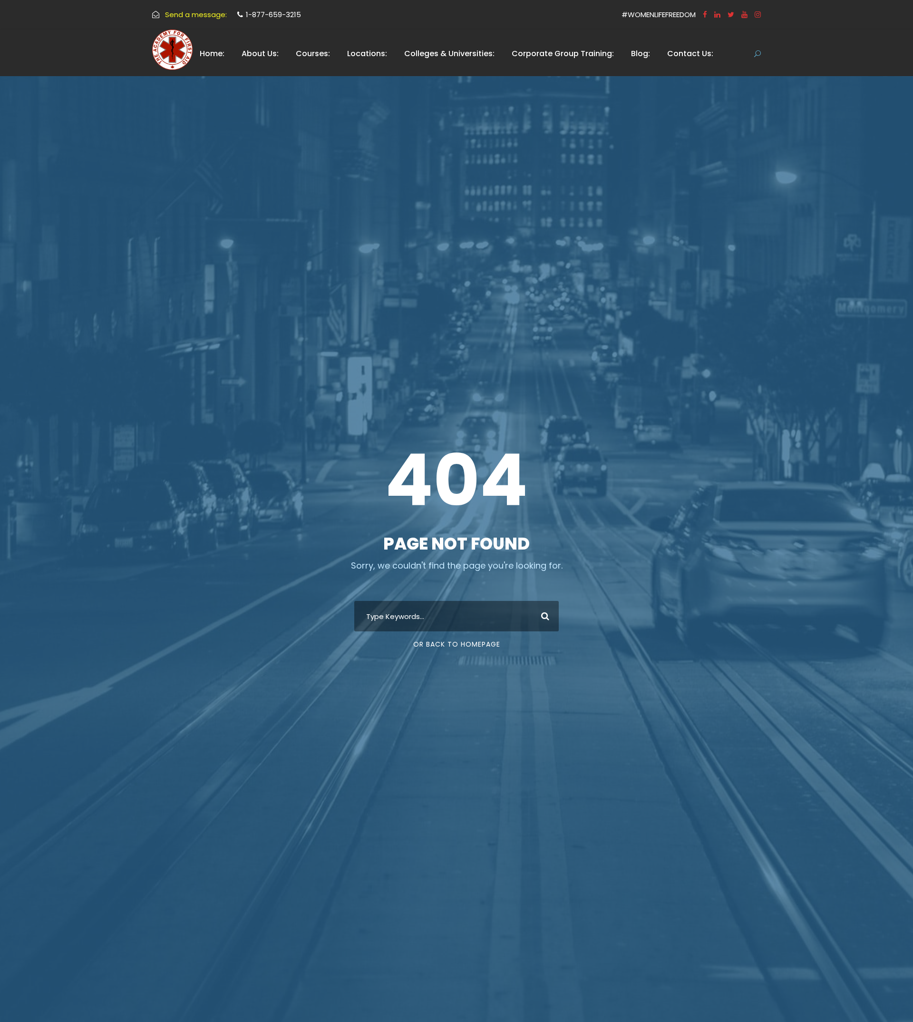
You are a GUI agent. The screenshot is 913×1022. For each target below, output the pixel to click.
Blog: (640, 53)
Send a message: (196, 15)
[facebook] (705, 15)
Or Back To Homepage (456, 644)
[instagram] (758, 15)
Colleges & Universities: (449, 53)
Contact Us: (690, 53)
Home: (212, 53)
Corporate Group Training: (563, 53)
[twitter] (731, 15)
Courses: (313, 53)
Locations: (367, 53)
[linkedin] (717, 15)
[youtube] (744, 15)
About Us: (260, 53)
